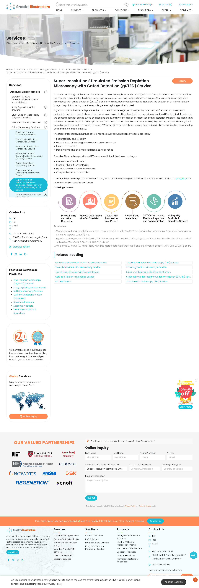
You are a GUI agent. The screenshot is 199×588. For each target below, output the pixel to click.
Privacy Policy (130, 506)
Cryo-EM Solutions (94, 535)
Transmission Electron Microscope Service (77, 272)
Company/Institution (140, 464)
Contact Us (187, 4)
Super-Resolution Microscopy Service (25, 164)
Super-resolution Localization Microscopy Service (81, 262)
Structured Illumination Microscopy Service (148, 272)
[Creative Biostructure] (28, 530)
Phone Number (147, 453)
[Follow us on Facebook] (11, 253)
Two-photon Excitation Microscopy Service (77, 267)
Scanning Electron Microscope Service (146, 267)
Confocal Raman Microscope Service (74, 276)
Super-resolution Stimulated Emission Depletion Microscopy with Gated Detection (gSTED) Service (57, 72)
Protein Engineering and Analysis (65, 544)
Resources (144, 10)
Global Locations (21, 246)
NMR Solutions (92, 539)
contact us (181, 178)
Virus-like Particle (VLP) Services (64, 550)
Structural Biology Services (43, 69)
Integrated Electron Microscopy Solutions (95, 547)
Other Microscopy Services (75, 69)
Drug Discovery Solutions (97, 542)
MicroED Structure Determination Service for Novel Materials (25, 99)
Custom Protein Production (67, 539)
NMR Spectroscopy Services (26, 122)
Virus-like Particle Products (129, 548)
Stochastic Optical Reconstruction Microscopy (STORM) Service (159, 276)
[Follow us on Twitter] (16, 253)
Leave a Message (143, 4)
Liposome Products (24, 302)
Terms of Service (145, 506)
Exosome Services (62, 559)
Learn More (13, 552)
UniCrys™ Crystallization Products (128, 537)
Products (98, 10)
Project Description (95, 476)
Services (76, 10)
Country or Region (171, 464)
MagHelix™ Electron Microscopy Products (127, 543)
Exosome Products (23, 305)
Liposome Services (63, 555)
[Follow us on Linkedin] (20, 253)
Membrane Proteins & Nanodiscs (127, 560)
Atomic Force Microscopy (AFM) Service (146, 281)
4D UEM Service (63, 281)
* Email (170, 453)
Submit (91, 497)
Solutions (121, 10)
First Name (90, 453)
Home (59, 10)
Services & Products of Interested (102, 464)
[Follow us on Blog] (25, 253)
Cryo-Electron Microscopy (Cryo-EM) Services (25, 116)
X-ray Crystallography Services (23, 109)
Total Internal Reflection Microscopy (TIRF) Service (152, 262)
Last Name (118, 453)
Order (165, 10)
